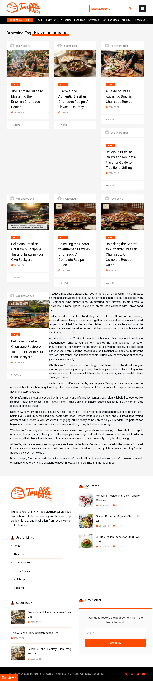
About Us (19, 554)
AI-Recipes (65, 20)
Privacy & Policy (22, 571)
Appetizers (127, 20)
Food (39, 20)
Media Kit (19, 587)
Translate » (9, 677)
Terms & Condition (23, 562)
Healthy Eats (51, 20)
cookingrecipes (120, 45)
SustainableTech (110, 20)
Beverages (93, 20)
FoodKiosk (140, 20)
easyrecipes (23, 45)
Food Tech (79, 20)
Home (17, 545)
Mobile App (20, 579)
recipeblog (69, 198)
